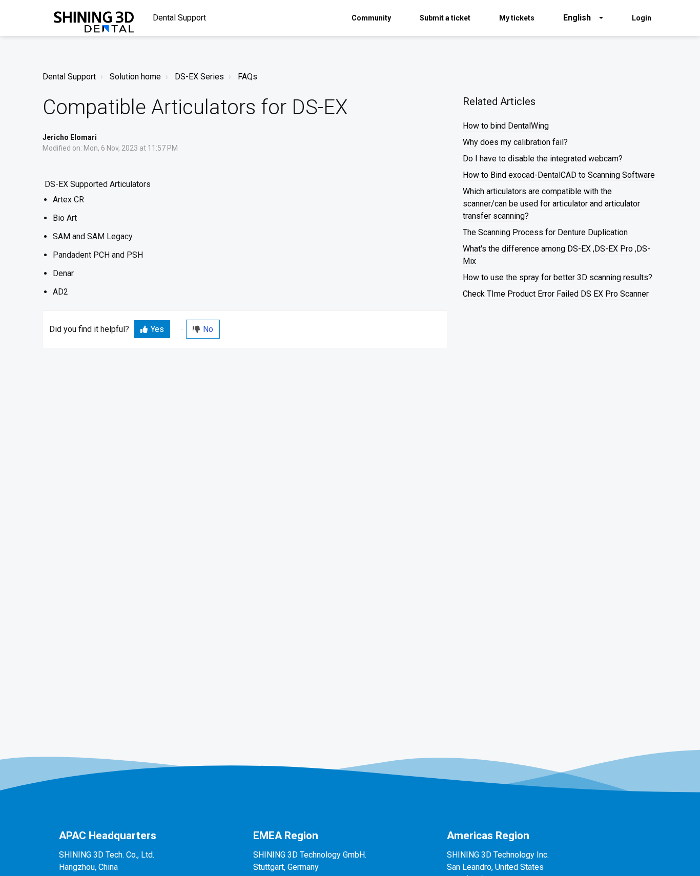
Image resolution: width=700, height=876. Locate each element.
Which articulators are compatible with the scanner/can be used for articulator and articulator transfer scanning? (551, 203)
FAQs (247, 76)
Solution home (135, 76)
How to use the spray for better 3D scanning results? (557, 277)
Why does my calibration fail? (515, 142)
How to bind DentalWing (506, 126)
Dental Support (69, 76)
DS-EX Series (199, 76)
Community (371, 18)
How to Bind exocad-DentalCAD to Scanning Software (559, 175)
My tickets (516, 18)
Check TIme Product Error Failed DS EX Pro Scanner (556, 294)
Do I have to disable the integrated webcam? (543, 158)
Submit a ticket (445, 18)
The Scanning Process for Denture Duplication (545, 232)
